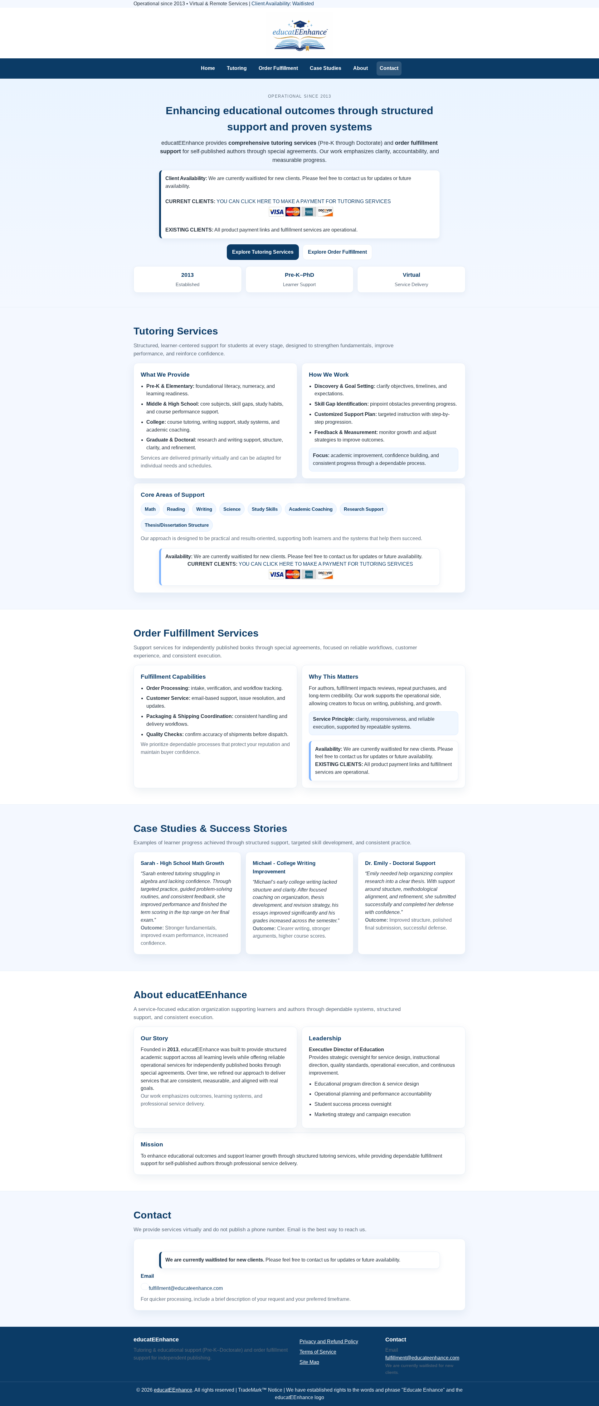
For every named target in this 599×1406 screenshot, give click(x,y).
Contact (389, 68)
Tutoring (237, 68)
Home (208, 68)
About (360, 68)
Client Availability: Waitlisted (282, 3)
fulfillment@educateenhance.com (186, 1288)
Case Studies (325, 68)
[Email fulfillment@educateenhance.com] (145, 1286)
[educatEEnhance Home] (299, 34)
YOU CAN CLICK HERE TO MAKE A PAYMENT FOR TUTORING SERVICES (304, 201)
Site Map (309, 1362)
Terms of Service (318, 1352)
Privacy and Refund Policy (329, 1341)
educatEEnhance (173, 1390)
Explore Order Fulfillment (337, 252)
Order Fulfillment (278, 68)
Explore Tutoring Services (263, 252)
